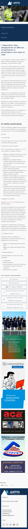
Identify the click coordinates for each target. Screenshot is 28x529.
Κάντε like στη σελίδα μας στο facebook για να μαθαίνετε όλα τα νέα (15, 292)
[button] (2, 3)
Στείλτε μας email (15, 283)
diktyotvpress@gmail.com (8, 515)
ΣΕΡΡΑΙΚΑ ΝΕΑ (10, 27)
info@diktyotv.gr (6, 513)
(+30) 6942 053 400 (7, 511)
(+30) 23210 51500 (6, 510)
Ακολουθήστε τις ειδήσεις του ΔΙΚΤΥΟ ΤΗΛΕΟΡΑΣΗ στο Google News (15, 299)
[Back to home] (14, 3)
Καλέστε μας (15, 279)
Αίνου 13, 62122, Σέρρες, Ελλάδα (10, 501)
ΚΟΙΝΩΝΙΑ (3, 27)
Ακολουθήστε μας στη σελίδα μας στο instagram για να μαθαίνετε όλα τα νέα (15, 306)
